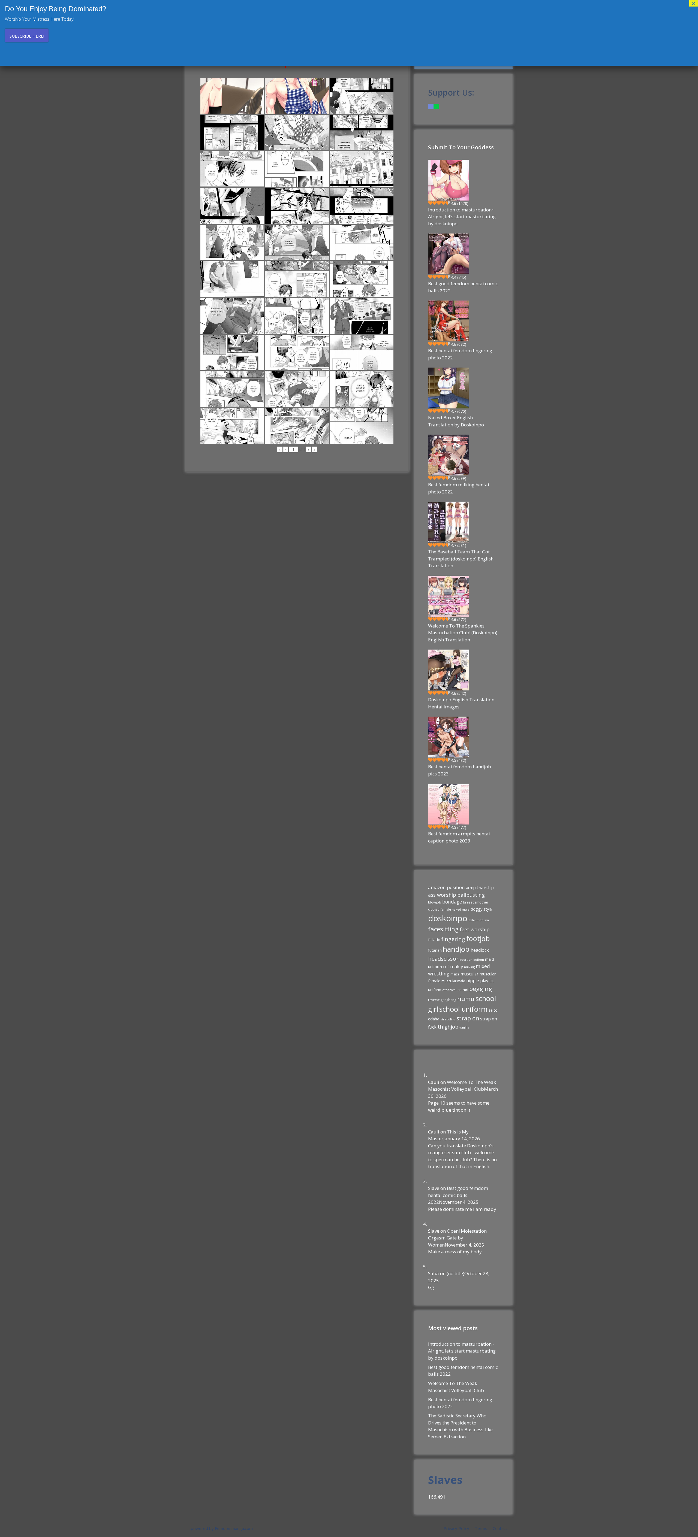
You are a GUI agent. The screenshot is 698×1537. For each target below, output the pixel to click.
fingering (453, 939)
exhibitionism (478, 920)
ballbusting (471, 894)
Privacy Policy (456, 1528)
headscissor (443, 958)
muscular (470, 974)
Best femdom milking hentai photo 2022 (458, 488)
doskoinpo (447, 918)
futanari (435, 950)
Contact (500, 1528)
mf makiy (453, 966)
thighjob (448, 1026)
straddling (447, 1019)
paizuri (463, 989)
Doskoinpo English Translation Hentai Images (461, 703)
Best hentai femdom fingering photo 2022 (460, 354)
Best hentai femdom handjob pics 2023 (459, 770)
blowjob (434, 902)
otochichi (449, 990)
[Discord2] (431, 106)
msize (454, 974)
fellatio (434, 939)
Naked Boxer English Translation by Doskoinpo (456, 421)
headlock (480, 950)
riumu (465, 999)
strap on (467, 1018)
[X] (436, 106)
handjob (456, 949)
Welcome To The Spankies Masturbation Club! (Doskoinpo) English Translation (462, 633)
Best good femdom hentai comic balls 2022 (463, 287)
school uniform (463, 1009)
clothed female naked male (449, 909)
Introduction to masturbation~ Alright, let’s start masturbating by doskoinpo (462, 217)
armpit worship (480, 887)
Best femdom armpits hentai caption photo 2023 (459, 837)
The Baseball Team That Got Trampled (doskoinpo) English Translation (461, 558)
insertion (465, 960)
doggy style (481, 909)
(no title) (455, 1273)
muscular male (453, 980)
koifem (478, 959)
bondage (452, 901)
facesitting (443, 929)
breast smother (475, 902)
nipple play (477, 981)
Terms (481, 1528)
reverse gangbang (442, 1000)
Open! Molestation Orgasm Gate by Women (457, 1238)
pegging (480, 988)
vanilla (464, 1027)
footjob (478, 938)
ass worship (442, 895)
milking (469, 967)
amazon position (446, 887)
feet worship (475, 929)
